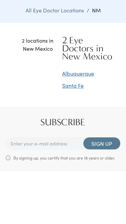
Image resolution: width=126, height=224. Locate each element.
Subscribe (62, 122)
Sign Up (101, 143)
